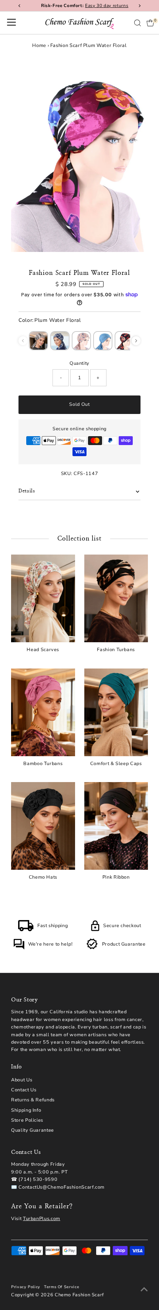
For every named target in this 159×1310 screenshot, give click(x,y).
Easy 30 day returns (101, 6)
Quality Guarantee (32, 1130)
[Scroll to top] (144, 1289)
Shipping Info (26, 1110)
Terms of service (61, 1287)
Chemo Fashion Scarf (79, 1295)
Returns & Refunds (33, 1100)
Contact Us (23, 1090)
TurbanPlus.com (41, 1218)
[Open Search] (137, 23)
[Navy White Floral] (60, 340)
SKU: (66, 473)
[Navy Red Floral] (124, 340)
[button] (136, 340)
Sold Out (79, 404)
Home (39, 45)
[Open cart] (150, 23)
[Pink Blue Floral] (81, 340)
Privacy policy (25, 1287)
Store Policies (27, 1120)
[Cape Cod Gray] (38, 340)
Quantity (79, 363)
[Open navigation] (11, 23)
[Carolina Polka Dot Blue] (102, 340)
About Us (21, 1080)
